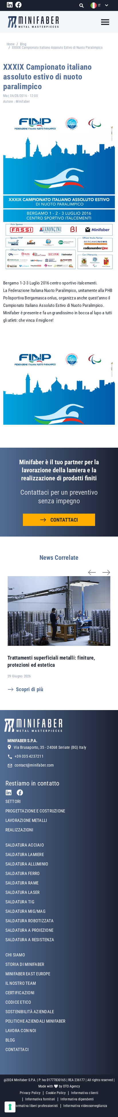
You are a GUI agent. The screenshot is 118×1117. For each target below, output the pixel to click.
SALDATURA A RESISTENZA (29, 939)
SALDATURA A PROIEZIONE (29, 930)
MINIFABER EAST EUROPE (27, 973)
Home (11, 44)
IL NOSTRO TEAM (20, 983)
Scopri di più (29, 689)
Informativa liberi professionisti (35, 1106)
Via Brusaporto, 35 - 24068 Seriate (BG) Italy (50, 747)
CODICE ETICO (18, 1002)
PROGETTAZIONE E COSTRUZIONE (35, 811)
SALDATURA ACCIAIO (24, 845)
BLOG (10, 1040)
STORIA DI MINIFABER (24, 964)
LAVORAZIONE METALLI (26, 820)
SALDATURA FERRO (22, 873)
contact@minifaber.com (34, 765)
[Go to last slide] (92, 565)
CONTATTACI (64, 520)
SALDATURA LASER (22, 892)
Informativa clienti (84, 1093)
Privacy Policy (30, 1093)
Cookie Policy (56, 1093)
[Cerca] (83, 5)
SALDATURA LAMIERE (24, 854)
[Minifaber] (33, 22)
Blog (23, 44)
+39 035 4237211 (29, 756)
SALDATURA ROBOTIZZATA (29, 920)
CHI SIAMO (15, 955)
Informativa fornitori (40, 1099)
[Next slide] (106, 565)
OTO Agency (71, 1086)
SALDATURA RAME (21, 883)
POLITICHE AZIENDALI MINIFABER (35, 1021)
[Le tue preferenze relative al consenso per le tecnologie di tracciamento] (10, 1107)
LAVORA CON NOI (20, 1030)
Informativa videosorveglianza (85, 1106)
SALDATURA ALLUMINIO (26, 864)
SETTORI (13, 801)
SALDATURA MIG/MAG (25, 911)
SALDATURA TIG (19, 901)
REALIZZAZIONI (19, 830)
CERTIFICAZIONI (19, 992)
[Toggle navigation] (101, 22)
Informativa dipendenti (77, 1099)
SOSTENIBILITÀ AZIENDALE (29, 1011)
